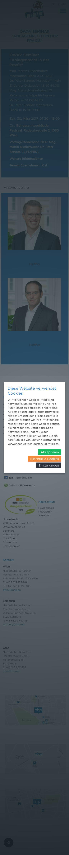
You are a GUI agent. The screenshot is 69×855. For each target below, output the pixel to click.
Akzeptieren (50, 452)
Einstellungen (49, 465)
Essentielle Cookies (44, 458)
